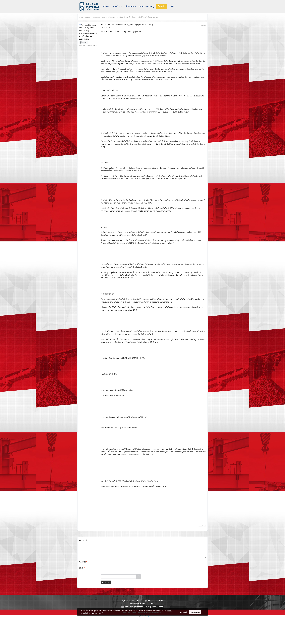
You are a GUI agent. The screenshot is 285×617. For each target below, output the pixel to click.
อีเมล (82, 568)
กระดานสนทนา (85, 17)
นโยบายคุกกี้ (99, 613)
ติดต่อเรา (172, 6)
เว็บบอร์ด (161, 6)
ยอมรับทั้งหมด (195, 612)
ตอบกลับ (107, 582)
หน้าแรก (106, 6)
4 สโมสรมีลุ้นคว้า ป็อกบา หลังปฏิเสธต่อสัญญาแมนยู (137, 17)
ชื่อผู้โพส (83, 562)
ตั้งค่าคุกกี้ (183, 612)
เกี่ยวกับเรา (117, 6)
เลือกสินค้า (129, 6)
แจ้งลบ (203, 25)
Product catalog (146, 6)
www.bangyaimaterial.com (104, 17)
